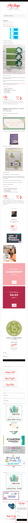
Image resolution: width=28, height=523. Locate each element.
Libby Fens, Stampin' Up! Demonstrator (14, 7)
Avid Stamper (15, 200)
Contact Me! (14, 222)
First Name (4, 352)
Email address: (5, 356)
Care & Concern (15, 101)
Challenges (4, 102)
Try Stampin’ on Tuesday (8, 24)
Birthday (18, 200)
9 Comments (10, 111)
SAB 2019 (16, 102)
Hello (12, 102)
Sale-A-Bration (21, 102)
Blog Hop (21, 200)
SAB (14, 102)
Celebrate (17, 201)
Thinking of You (5, 204)
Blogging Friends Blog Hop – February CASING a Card (13, 109)
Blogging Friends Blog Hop (7, 201)
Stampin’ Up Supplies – (6, 86)
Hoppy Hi (5, 20)
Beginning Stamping (10, 101)
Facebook (16, 84)
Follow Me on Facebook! (6, 366)
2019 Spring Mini (9, 200)
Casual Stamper (20, 101)
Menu (14, 0)
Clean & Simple (8, 102)
